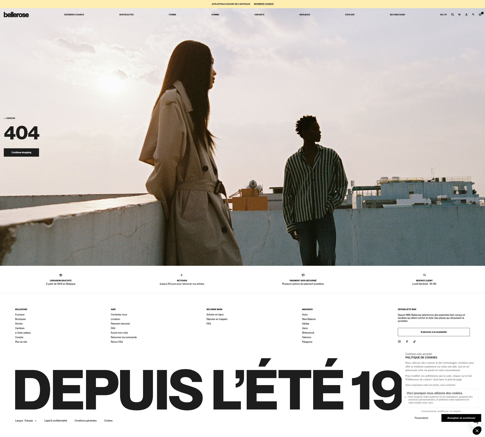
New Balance (309, 319)
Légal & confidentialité (55, 421)
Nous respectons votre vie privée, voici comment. (430, 385)
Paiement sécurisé (120, 324)
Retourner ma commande (124, 337)
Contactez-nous (119, 314)
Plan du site (21, 342)
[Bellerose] (16, 14)
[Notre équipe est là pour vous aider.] (452, 14)
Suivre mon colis (119, 333)
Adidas (305, 324)
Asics (305, 328)
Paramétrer (421, 417)
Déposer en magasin (217, 319)
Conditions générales (86, 421)
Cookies (108, 421)
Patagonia (307, 342)
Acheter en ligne (215, 314)
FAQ (113, 328)
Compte (19, 337)
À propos (19, 314)
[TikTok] (414, 341)
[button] (477, 430)
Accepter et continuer (461, 417)
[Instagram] (399, 341)
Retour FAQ (117, 342)
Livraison (115, 319)
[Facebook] (406, 341)
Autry (305, 314)
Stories (19, 324)
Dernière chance (264, 4)
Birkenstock (308, 333)
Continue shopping (21, 152)
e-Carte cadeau (23, 333)
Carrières (19, 328)
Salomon (306, 337)
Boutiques (20, 319)
